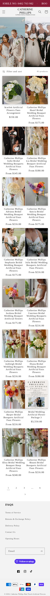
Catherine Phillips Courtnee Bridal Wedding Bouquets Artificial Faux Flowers (36, 316)
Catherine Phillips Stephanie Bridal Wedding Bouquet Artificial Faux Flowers (13, 265)
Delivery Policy (12, 525)
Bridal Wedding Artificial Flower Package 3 (36, 415)
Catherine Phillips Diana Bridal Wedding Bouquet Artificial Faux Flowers (36, 366)
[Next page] (25, 494)
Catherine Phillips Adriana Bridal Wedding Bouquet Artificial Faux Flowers (13, 214)
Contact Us (10, 532)
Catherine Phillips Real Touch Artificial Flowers (28, 594)
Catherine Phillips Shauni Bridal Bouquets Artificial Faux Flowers (36, 464)
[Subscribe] (41, 551)
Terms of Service (13, 512)
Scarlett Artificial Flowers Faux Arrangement (13, 110)
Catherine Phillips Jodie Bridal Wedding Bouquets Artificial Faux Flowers (13, 164)
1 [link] (8, 488)
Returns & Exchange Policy (18, 519)
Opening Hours (12, 538)
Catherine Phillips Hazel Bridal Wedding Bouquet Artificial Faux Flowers (36, 113)
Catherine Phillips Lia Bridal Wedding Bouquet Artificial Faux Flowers (36, 162)
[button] (3, 12)
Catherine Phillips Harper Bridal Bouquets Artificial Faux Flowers (13, 416)
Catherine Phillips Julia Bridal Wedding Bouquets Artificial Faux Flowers (36, 263)
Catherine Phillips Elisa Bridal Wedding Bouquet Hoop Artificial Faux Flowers (13, 465)
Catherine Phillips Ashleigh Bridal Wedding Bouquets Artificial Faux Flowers (13, 366)
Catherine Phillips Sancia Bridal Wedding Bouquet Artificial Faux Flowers (36, 214)
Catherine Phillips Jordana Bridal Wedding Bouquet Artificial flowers (13, 314)
